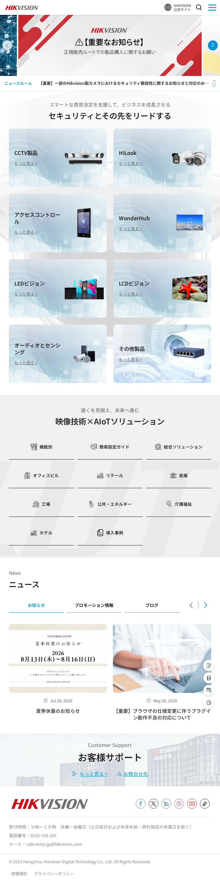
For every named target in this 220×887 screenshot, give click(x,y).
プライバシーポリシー (54, 873)
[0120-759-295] (208, 702)
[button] (7, 45)
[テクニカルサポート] (208, 677)
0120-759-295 (43, 835)
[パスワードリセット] (208, 690)
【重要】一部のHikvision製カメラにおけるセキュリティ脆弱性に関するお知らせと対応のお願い (125, 83)
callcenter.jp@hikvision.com (54, 844)
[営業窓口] (208, 665)
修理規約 (19, 873)
